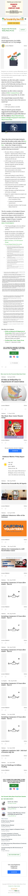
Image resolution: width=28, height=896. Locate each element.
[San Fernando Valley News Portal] (13, 19)
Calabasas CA (4, 37)
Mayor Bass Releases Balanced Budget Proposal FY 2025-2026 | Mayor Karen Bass (13, 117)
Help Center (17, 886)
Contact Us (10, 886)
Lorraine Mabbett (9, 45)
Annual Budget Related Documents (13, 244)
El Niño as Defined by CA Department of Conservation (12, 381)
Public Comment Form (13, 93)
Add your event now (14, 854)
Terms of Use (11, 892)
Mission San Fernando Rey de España (13, 483)
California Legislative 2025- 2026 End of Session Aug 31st (14, 751)
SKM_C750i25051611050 (7, 223)
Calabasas (3, 377)
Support (23, 29)
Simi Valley (3, 546)
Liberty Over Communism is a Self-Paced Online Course (13, 549)
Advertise (15, 450)
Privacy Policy (17, 892)
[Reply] (6, 366)
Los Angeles (4, 680)
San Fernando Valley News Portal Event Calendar (13, 796)
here (25, 141)
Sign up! (14, 353)
